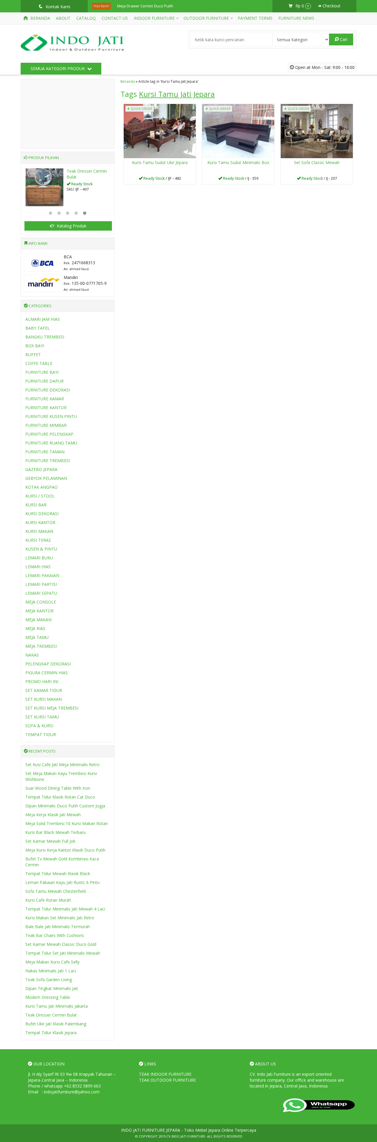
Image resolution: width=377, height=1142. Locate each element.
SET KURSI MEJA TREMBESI (51, 708)
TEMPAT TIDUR (40, 734)
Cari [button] (343, 39)
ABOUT (63, 18)
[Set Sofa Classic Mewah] (317, 130)
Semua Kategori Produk (58, 68)
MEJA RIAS (35, 628)
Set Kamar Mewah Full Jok (50, 841)
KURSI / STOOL (40, 496)
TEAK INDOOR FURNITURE (165, 1074)
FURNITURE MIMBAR (46, 425)
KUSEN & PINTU (41, 549)
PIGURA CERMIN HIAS (46, 672)
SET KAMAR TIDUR (43, 690)
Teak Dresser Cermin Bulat (51, 1015)
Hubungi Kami (162, 179)
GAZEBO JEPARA (41, 469)
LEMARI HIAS (38, 566)
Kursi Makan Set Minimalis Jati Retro (59, 917)
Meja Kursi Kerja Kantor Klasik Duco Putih (65, 850)
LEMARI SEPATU (41, 593)
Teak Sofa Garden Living (48, 979)
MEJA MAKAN (38, 619)
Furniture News (296, 18)
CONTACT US (115, 18)
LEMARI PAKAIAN (42, 575)
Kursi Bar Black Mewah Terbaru (55, 832)
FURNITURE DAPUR (44, 381)
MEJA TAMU (37, 637)
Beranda (39, 18)
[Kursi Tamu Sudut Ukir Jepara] (160, 130)
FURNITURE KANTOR (46, 407)
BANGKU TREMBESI (44, 337)
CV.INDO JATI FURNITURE (185, 1136)
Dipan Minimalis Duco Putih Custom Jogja (65, 806)
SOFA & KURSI (39, 725)
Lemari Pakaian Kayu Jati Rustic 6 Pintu (62, 882)
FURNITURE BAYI (42, 372)
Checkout (330, 6)
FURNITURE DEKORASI (47, 390)
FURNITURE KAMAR (44, 398)
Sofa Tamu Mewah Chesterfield (55, 891)
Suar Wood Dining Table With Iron (57, 788)
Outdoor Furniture (206, 18)
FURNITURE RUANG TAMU (51, 443)
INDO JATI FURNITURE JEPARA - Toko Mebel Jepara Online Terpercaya (188, 1130)
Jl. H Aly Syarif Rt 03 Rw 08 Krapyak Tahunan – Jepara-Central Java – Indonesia (72, 1077)
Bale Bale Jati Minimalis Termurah (57, 926)
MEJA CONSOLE (40, 602)
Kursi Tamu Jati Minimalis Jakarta (56, 1006)
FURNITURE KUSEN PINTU (51, 416)
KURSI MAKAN (39, 531)
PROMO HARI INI (41, 681)
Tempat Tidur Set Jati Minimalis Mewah (62, 953)
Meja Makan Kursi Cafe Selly (52, 962)
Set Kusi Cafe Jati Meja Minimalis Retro (62, 764)
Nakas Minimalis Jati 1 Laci (50, 971)
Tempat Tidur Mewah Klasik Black (57, 873)
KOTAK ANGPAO (41, 487)
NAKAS (32, 655)
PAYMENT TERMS (255, 18)
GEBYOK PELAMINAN (46, 478)
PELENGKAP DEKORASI (48, 664)
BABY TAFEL (37, 328)
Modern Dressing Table (47, 997)
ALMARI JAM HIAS (42, 319)
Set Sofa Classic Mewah (317, 162)
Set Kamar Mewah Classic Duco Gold (60, 944)
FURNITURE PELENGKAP (49, 434)
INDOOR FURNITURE (154, 18)
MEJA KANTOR (39, 611)
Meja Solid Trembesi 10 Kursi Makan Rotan (66, 823)
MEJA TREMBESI (41, 646)
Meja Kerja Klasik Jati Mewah (53, 814)
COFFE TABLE (38, 363)
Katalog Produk (71, 226)
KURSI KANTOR (40, 522)
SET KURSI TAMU (42, 717)
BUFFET (33, 354)
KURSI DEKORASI (42, 513)
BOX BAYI (34, 345)
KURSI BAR (36, 505)
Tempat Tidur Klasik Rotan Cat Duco (60, 797)
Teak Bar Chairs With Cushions (54, 935)
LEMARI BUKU (39, 558)
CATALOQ (86, 18)
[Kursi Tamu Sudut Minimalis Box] (238, 130)
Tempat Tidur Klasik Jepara (51, 1032)
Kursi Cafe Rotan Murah (48, 900)
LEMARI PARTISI (41, 584)
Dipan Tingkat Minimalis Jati (51, 988)
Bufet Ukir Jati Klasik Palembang (55, 1024)
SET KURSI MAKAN (43, 699)
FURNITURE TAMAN (45, 452)
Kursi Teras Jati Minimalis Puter (144, 9)
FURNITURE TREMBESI (47, 460)
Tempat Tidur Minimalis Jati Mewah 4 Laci (65, 909)
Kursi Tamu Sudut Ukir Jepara (160, 162)
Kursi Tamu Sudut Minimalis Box (238, 162)
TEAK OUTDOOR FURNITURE (167, 1080)
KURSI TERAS (38, 540)
